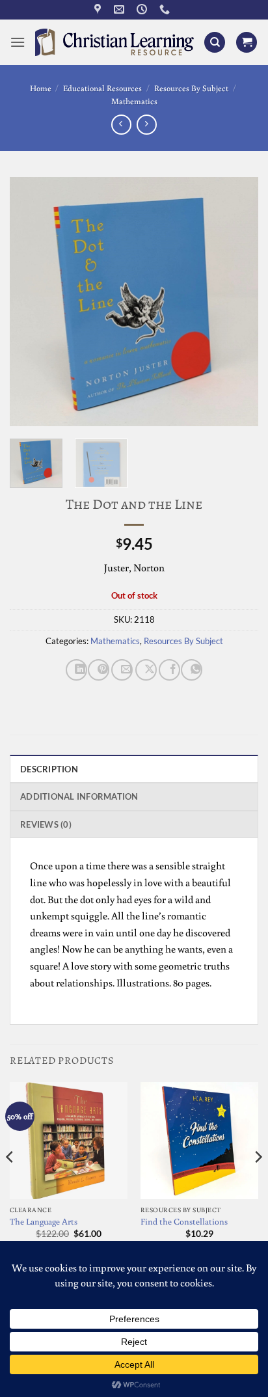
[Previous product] (147, 125)
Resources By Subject (191, 88)
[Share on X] (146, 670)
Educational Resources (102, 88)
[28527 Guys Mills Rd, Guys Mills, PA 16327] (99, 9)
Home (40, 88)
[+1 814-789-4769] (166, 9)
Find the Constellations (184, 1221)
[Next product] (121, 125)
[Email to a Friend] (122, 670)
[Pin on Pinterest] (98, 670)
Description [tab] (49, 769)
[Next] (236, 301)
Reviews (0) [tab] (46, 824)
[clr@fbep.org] (120, 9)
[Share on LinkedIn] (76, 670)
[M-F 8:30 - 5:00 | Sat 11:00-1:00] (143, 9)
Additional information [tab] (79, 796)
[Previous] (31, 301)
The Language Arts (43, 1221)
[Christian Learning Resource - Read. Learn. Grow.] (114, 42)
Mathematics (134, 101)
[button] (17, 42)
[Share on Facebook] (169, 670)
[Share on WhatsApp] (191, 670)
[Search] (214, 42)
